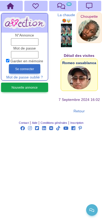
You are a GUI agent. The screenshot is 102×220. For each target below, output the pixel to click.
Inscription (76, 122)
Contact (24, 122)
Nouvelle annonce (25, 87)
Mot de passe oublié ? (24, 77)
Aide (34, 122)
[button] (89, 17)
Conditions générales (54, 122)
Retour (79, 111)
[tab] (36, 6)
